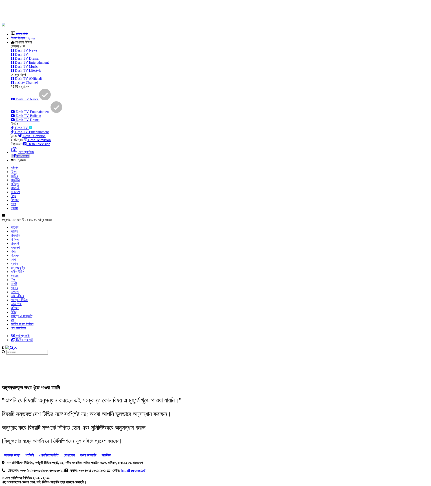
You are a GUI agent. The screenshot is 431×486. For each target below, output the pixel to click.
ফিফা (14, 172)
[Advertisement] (111, 12)
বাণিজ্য (15, 184)
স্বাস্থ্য (14, 288)
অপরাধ (15, 292)
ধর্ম (12, 320)
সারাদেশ (15, 192)
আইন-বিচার (17, 296)
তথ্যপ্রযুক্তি (18, 268)
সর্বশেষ (14, 168)
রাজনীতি (15, 180)
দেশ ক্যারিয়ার (18, 328)
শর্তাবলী (30, 455)
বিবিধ (13, 312)
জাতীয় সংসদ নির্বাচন (22, 324)
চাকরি (14, 284)
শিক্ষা (13, 280)
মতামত (15, 276)
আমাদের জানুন (12, 455)
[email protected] (133, 470)
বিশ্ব (13, 196)
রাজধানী (15, 188)
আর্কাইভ (106, 455)
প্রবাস (14, 208)
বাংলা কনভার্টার (88, 455)
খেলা (13, 204)
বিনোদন (15, 200)
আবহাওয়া (16, 304)
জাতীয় (14, 176)
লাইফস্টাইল (17, 272)
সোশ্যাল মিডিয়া (19, 300)
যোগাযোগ (69, 455)
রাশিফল (15, 308)
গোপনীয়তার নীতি (48, 455)
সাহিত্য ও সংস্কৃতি (21, 316)
